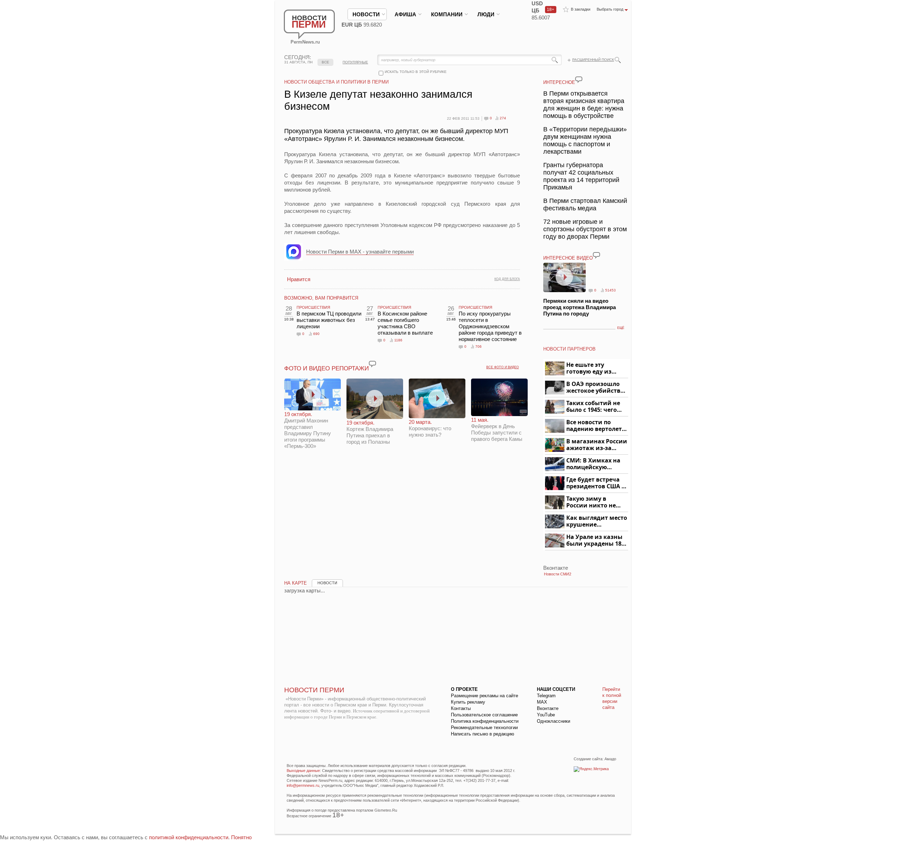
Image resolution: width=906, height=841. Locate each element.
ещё (620, 328)
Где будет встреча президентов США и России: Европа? (596, 483)
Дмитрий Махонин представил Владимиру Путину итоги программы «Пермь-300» (307, 430)
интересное (559, 82)
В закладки (580, 9)
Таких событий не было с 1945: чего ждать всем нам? (593, 407)
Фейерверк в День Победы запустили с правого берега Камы (496, 429)
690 (316, 334)
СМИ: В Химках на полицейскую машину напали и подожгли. (593, 464)
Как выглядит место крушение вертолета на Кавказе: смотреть (596, 521)
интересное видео (568, 258)
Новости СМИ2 (557, 574)
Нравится (298, 279)
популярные (355, 62)
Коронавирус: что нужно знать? (430, 428)
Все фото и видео (502, 367)
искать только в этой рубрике (416, 72)
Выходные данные (303, 770)
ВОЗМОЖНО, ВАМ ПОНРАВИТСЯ (321, 298)
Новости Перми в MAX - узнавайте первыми (360, 252)
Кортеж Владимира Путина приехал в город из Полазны (369, 432)
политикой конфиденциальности (188, 837)
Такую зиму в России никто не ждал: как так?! (591, 502)
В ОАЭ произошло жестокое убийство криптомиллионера (596, 387)
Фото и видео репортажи (326, 368)
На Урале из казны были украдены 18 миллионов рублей (595, 540)
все (325, 62)
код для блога (507, 279)
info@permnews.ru (303, 785)
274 (503, 118)
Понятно (241, 837)
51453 (610, 290)
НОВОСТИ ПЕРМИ (314, 690)
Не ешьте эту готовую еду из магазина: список (593, 368)
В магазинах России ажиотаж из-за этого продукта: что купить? (596, 445)
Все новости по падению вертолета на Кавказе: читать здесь (595, 426)
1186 (398, 340)
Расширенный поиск (593, 60)
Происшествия (313, 307)
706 (478, 346)
